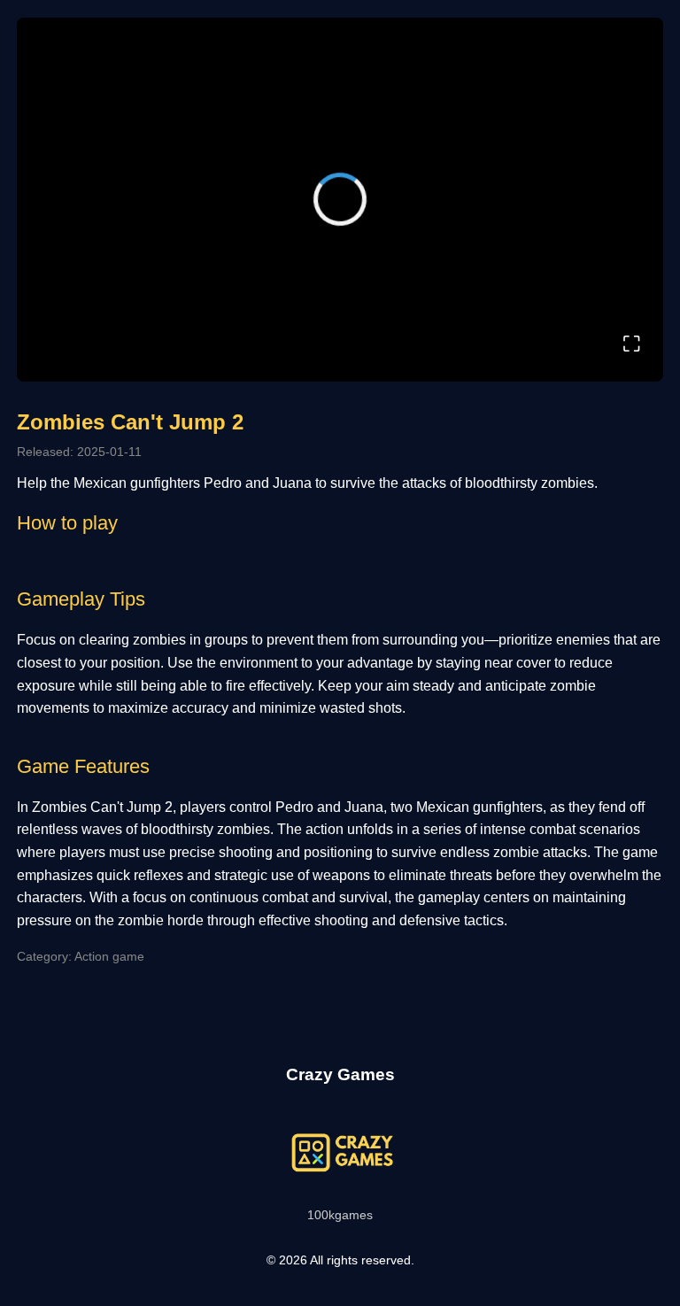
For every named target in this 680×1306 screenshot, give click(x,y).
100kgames (340, 1215)
